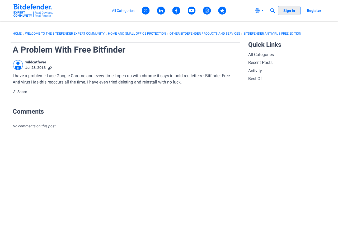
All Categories (261, 54)
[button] (18, 65)
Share (20, 92)
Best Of (255, 78)
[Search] (272, 10)
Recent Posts (260, 62)
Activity (255, 70)
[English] (33, 10)
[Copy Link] (50, 68)
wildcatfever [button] (35, 62)
